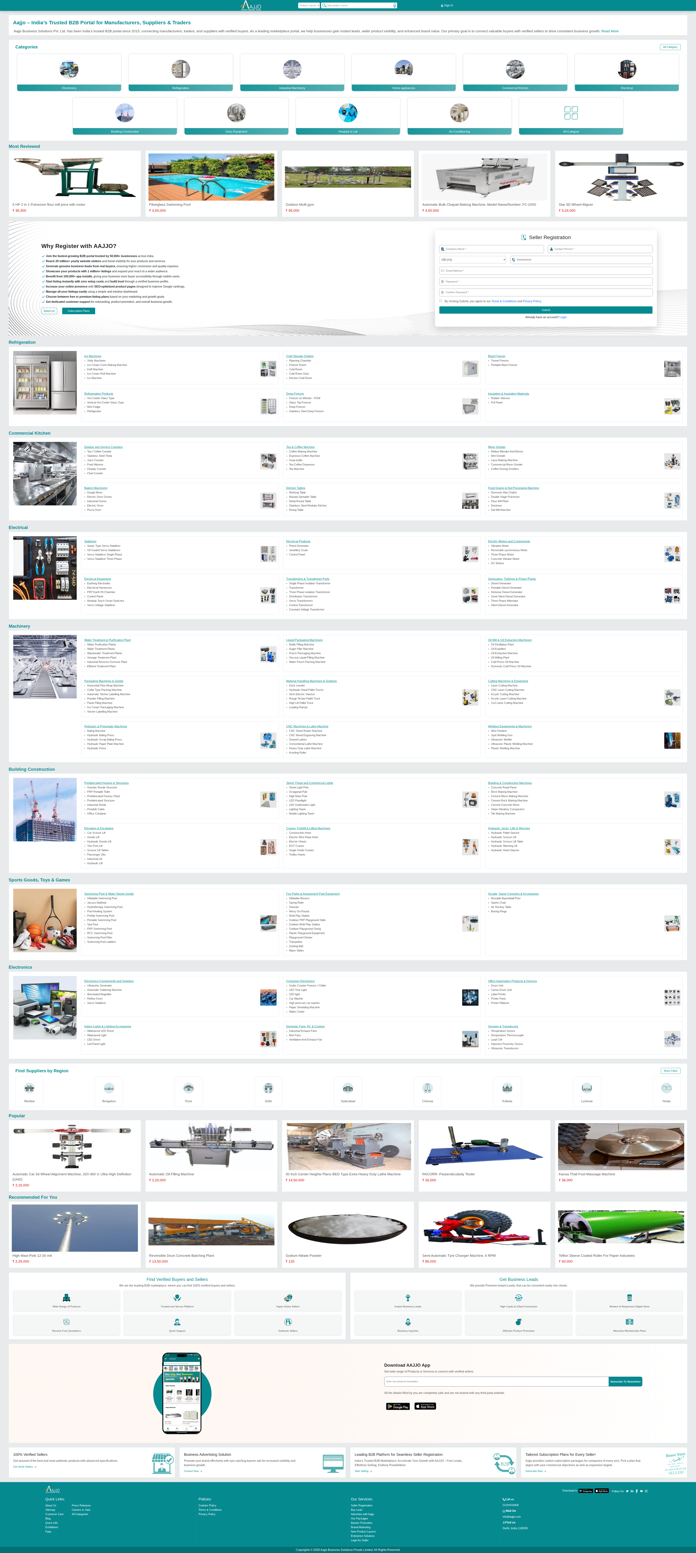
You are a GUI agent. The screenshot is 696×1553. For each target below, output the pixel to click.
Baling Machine (96, 730)
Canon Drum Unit (501, 989)
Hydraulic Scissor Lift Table (507, 841)
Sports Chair (498, 902)
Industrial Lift (94, 858)
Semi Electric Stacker (302, 694)
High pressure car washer (304, 1002)
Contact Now (191, 1471)
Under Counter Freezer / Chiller (307, 985)
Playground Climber (300, 937)
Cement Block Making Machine (509, 796)
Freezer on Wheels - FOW (304, 398)
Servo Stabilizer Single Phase (104, 554)
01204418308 (511, 1505)
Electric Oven (95, 505)
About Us (49, 310)
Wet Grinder (498, 455)
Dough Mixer (94, 492)
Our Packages (359, 1518)
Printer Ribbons (500, 1002)
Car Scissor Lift (96, 832)
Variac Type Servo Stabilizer (104, 545)
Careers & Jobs (81, 1509)
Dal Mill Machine (501, 509)
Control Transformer (301, 605)
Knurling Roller (297, 752)
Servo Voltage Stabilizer (101, 605)
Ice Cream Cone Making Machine (107, 364)
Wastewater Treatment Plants (104, 653)
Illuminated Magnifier (99, 994)
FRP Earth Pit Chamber (101, 592)
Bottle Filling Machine (301, 644)
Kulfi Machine (95, 369)
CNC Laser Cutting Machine (507, 689)
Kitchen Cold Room (300, 377)
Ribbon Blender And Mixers (507, 451)
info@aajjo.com (512, 1516)
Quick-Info (51, 1522)
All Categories (80, 1514)
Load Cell (496, 1039)
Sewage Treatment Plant (101, 657)
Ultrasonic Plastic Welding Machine (512, 743)
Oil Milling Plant (500, 657)
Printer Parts (498, 998)
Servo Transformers (301, 600)
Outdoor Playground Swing (305, 928)
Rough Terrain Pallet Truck (304, 698)
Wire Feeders (499, 730)
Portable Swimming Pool (101, 920)
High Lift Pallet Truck (301, 702)
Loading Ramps (298, 707)
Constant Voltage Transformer (306, 609)
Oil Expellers (498, 648)
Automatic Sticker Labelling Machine (108, 694)
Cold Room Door (299, 373)
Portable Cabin (96, 809)
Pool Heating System (99, 911)
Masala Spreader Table (302, 496)
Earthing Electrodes (98, 583)
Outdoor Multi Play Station (304, 924)
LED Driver (93, 1039)
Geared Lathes (298, 739)
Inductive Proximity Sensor (507, 1043)
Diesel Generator (501, 583)
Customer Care (54, 1514)
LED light (294, 994)
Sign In (448, 5)
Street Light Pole (298, 787)
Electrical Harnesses (99, 587)
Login (563, 317)
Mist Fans (295, 1035)
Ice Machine (94, 377)
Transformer (296, 587)
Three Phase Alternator (504, 600)
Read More (610, 31)
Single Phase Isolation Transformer (309, 583)
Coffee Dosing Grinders (505, 468)
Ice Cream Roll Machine (101, 373)
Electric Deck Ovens (99, 496)
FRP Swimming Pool (99, 928)
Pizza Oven (94, 509)
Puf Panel (496, 402)
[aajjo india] (251, 5)
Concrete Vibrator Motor (505, 558)
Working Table (297, 492)
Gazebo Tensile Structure (102, 787)
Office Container (96, 813)
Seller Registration (361, 1505)
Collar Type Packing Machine (104, 689)
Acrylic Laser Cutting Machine (509, 698)
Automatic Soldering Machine (104, 989)
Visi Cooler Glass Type (100, 398)
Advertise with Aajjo (362, 1514)
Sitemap (50, 1509)
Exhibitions (51, 1527)
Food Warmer (95, 464)
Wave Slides (296, 950)
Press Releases (81, 1505)
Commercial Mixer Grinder (507, 464)
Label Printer (498, 994)
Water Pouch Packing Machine (307, 661)
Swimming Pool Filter (99, 937)
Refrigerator (94, 411)
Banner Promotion (361, 1522)
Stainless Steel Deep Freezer (306, 411)
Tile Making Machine (503, 813)
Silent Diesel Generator (504, 605)
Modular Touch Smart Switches (105, 600)
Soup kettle (295, 460)
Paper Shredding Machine (304, 1007)
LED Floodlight (297, 800)
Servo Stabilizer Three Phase (104, 558)
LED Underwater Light (302, 804)
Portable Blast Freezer (504, 364)
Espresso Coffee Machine (304, 455)
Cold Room (296, 369)
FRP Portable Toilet (98, 791)
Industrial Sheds (96, 804)
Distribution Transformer (303, 596)
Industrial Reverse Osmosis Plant (107, 661)
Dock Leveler (297, 685)
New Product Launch (363, 1531)
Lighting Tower (297, 809)
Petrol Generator (299, 545)
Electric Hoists (297, 841)
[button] (442, 281)
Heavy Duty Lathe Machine (305, 748)
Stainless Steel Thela (99, 455)
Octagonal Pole (298, 791)
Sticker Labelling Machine (102, 711)
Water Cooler (296, 1011)
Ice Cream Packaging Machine (105, 707)
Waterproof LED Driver (100, 1030)
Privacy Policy (532, 301)
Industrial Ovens (97, 501)
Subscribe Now (534, 1471)
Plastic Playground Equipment (307, 933)
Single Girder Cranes (301, 850)
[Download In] (586, 1491)
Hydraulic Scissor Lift (503, 837)
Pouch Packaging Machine (305, 653)
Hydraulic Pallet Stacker (505, 832)
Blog (48, 1518)
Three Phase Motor (502, 554)
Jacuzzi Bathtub (96, 902)
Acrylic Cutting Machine (505, 694)
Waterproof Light (96, 1035)
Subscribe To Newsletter (625, 1381)
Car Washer (296, 998)
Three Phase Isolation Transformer (309, 592)
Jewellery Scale (298, 550)
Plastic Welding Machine (505, 748)
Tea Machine (296, 468)
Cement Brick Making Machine (509, 800)
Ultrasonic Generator (99, 985)
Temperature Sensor (503, 1030)
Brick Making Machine (504, 791)
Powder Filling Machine (101, 698)
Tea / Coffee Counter (99, 451)
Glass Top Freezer (300, 402)
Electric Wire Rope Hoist (303, 837)
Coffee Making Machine (303, 451)
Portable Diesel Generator (506, 587)
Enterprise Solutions (363, 1535)
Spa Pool (92, 924)
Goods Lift (93, 837)
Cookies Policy (207, 1505)
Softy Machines (96, 360)
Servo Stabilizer (96, 1002)
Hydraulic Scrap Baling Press (104, 739)
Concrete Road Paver (504, 787)
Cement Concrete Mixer (505, 804)
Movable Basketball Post (505, 898)
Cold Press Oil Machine (505, 661)
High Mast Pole (298, 796)
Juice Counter (95, 460)
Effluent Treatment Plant (101, 666)
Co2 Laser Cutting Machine (507, 702)
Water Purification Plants (101, 644)
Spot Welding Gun (501, 735)
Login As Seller (359, 1540)
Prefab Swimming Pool (100, 915)
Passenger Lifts (96, 854)
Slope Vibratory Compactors (508, 809)
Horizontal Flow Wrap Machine (105, 685)
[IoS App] (425, 1405)
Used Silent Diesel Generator (508, 596)
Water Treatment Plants (101, 648)
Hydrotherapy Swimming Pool (105, 906)
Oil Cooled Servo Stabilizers (103, 550)
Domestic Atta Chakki (504, 492)
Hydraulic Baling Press (100, 735)
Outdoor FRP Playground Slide (307, 920)
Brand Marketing (360, 1527)
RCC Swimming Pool (99, 933)
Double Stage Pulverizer (505, 496)
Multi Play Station (299, 915)
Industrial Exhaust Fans (303, 1030)
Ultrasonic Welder (501, 739)
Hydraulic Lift (95, 863)
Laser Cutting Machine (504, 685)
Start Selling (362, 1471)
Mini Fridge (93, 406)
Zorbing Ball (296, 946)
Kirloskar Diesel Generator (506, 592)
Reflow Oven (95, 998)
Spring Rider (296, 902)
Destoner (496, 505)
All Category (670, 46)
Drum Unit (497, 985)
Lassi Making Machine (504, 460)
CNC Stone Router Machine (305, 730)
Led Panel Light (96, 1043)
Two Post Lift (94, 845)
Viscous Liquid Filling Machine (307, 657)
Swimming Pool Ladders (101, 941)
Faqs (48, 1531)
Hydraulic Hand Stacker (505, 850)
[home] (52, 1489)
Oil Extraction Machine (504, 653)
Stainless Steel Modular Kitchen (308, 505)
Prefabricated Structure (101, 800)
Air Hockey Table (501, 906)
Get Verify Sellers (23, 1466)
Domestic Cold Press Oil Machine (511, 666)
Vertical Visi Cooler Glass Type (105, 402)
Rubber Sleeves (500, 398)
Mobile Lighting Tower (301, 813)
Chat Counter (95, 473)
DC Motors (497, 563)
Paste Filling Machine (99, 702)
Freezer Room (297, 364)
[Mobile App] (398, 1405)
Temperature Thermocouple (507, 1035)
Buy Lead (356, 1509)
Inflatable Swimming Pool (102, 898)
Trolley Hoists (297, 854)
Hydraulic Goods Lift (99, 841)
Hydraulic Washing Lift (504, 845)
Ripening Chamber (300, 360)
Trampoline (295, 941)
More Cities (671, 1070)
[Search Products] (322, 5)
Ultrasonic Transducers (505, 1048)
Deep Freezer (297, 406)
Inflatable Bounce (299, 898)
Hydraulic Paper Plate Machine (105, 743)
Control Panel (297, 554)
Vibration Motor (500, 545)
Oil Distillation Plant (502, 644)
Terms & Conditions (504, 301)
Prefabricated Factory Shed (103, 796)
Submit (546, 309)
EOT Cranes (296, 845)
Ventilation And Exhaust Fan (305, 1039)
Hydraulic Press (96, 748)
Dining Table (296, 509)
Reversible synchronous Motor (509, 550)
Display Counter (96, 468)
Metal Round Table (300, 501)
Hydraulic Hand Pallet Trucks (306, 689)
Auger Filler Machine (301, 648)
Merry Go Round (299, 911)
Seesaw (294, 906)
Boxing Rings (499, 911)
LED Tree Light (298, 989)
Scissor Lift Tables (98, 850)
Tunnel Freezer (500, 360)
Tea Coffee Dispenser (302, 464)
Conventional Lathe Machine (306, 743)
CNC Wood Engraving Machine (307, 735)
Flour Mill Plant (499, 501)
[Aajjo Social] (627, 1490)
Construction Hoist (300, 832)
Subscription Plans (79, 310)
